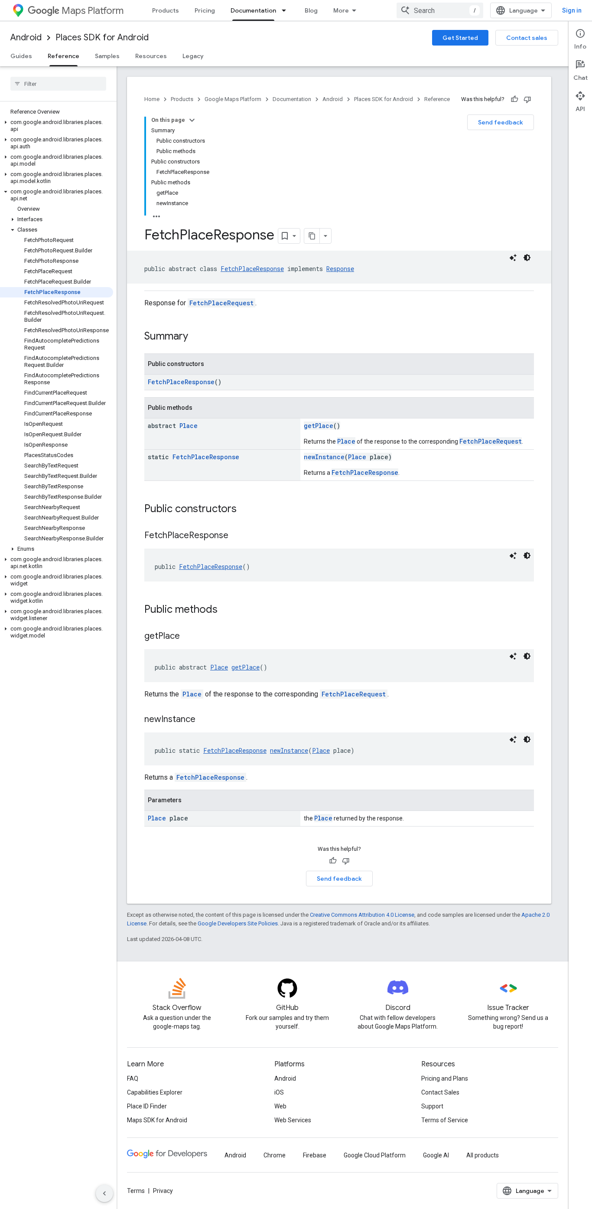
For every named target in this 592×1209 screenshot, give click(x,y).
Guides (21, 56)
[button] (56, 125)
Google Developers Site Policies (238, 923)
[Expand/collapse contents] (192, 120)
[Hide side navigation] (104, 1193)
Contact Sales (440, 1092)
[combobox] (440, 10)
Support (432, 1106)
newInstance (324, 457)
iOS (279, 1092)
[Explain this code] (513, 258)
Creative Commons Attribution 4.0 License (362, 915)
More (341, 10)
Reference (63, 56)
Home (151, 99)
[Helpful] (514, 99)
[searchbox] (58, 84)
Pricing (205, 10)
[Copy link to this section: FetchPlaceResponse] (237, 536)
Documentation (253, 10)
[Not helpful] (527, 99)
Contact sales (526, 38)
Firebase (314, 1155)
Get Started (460, 38)
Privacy (163, 1190)
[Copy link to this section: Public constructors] (245, 509)
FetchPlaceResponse (252, 269)
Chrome (274, 1155)
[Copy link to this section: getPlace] (188, 636)
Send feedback (500, 122)
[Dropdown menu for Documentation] (286, 10)
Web (280, 1106)
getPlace (318, 426)
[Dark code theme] (527, 258)
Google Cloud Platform (375, 1155)
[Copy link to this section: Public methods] (226, 610)
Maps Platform (93, 10)
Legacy (193, 56)
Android (26, 37)
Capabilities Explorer (154, 1092)
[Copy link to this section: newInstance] (204, 720)
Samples (107, 56)
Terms (136, 1190)
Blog (311, 10)
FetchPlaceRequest (221, 303)
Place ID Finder (147, 1106)
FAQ (132, 1078)
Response (340, 269)
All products (482, 1155)
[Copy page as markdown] (312, 236)
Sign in (572, 10)
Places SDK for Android (102, 37)
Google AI (436, 1155)
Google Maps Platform (233, 99)
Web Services (292, 1120)
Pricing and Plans (444, 1078)
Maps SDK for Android (157, 1120)
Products (165, 10)
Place (188, 426)
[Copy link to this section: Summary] (196, 337)
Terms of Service (444, 1120)
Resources (151, 56)
